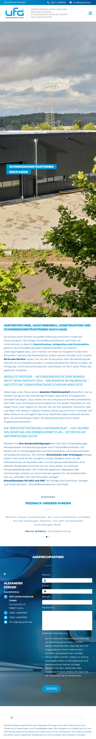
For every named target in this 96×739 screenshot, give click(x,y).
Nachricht (48, 607)
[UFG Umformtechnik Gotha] (38, 13)
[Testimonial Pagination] (46, 537)
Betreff (46, 596)
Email (46, 585)
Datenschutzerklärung (55, 633)
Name (46, 574)
